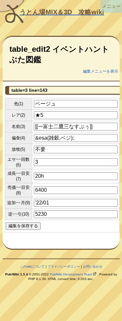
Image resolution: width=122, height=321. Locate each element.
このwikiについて (32, 266)
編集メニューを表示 (100, 71)
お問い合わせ (92, 266)
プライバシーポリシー (63, 266)
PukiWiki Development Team (71, 274)
